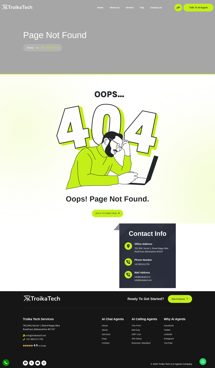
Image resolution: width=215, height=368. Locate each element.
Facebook (169, 325)
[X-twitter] (31, 363)
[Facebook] (25, 363)
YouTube (168, 343)
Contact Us (156, 7)
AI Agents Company (182, 364)
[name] (17, 8)
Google (43, 346)
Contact (105, 343)
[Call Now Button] (5, 362)
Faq (142, 7)
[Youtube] (37, 363)
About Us (115, 7)
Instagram (169, 338)
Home (100, 7)
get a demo (179, 299)
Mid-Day (136, 330)
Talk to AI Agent (198, 7)
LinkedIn (168, 334)
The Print (136, 325)
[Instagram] (43, 363)
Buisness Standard (141, 343)
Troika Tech (164, 364)
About (105, 330)
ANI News (137, 338)
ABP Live (136, 334)
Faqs (104, 338)
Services (106, 334)
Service (130, 7)
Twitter (167, 330)
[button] (202, 361)
